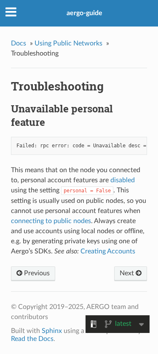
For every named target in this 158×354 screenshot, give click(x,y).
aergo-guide (84, 13)
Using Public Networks (68, 43)
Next (128, 273)
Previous (36, 273)
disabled (122, 180)
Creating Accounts (107, 251)
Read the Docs (32, 338)
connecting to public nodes (51, 221)
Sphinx (52, 330)
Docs (18, 43)
